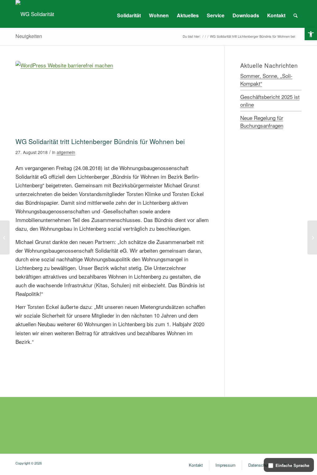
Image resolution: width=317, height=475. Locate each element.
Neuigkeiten (28, 36)
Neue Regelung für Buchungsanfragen (261, 122)
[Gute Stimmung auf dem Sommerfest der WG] (312, 237)
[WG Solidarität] (34, 14)
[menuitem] (129, 15)
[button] (311, 34)
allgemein (66, 152)
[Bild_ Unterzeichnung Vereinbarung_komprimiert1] (112, 97)
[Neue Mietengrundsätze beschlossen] (5, 237)
